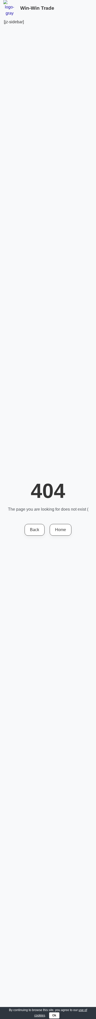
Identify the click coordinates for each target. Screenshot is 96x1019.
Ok (54, 1015)
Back (34, 530)
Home (60, 530)
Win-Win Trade (37, 8)
